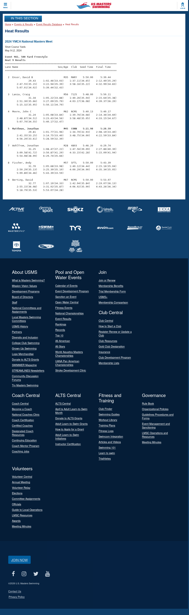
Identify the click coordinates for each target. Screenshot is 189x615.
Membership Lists (109, 363)
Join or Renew (107, 280)
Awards (16, 521)
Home (8, 24)
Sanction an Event (65, 296)
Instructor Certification (68, 444)
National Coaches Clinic (25, 414)
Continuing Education (24, 440)
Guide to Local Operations (27, 510)
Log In (182, 8)
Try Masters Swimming (25, 385)
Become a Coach (22, 409)
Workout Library (108, 420)
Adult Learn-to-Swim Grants (71, 424)
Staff (14, 302)
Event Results (63, 319)
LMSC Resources (22, 515)
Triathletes (105, 458)
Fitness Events (63, 308)
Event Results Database (49, 24)
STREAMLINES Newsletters (28, 370)
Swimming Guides (109, 414)
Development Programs (25, 291)
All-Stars (60, 346)
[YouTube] (47, 573)
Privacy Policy (17, 597)
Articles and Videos (110, 442)
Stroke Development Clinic (70, 370)
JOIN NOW (19, 559)
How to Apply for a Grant (69, 429)
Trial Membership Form (112, 291)
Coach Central (20, 403)
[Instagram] (24, 573)
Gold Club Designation (112, 346)
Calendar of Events (66, 285)
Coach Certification (23, 420)
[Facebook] (13, 573)
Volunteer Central (22, 476)
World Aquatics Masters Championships (69, 353)
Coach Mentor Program (25, 446)
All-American (62, 341)
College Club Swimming (25, 343)
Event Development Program (72, 291)
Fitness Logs (106, 431)
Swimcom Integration (111, 436)
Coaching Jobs (20, 451)
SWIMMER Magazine (24, 365)
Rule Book (148, 403)
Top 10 (59, 335)
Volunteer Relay (21, 487)
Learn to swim (107, 453)
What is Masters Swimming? (28, 280)
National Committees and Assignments (26, 309)
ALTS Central (63, 403)
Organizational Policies (155, 409)
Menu (5, 7)
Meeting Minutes (151, 442)
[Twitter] (36, 573)
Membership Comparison (113, 302)
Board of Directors (22, 297)
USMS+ (103, 297)
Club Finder (105, 409)
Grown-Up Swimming (24, 348)
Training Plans (107, 425)
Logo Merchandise (23, 354)
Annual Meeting (21, 482)
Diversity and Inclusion (25, 337)
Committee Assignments (26, 498)
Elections (17, 493)
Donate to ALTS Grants (25, 359)
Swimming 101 (107, 447)
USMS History (20, 326)
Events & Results (23, 24)
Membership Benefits (111, 286)
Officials (16, 504)
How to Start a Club (110, 326)
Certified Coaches (22, 425)
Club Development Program (115, 357)
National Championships (69, 313)
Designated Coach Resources (22, 433)
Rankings (60, 324)
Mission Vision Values (24, 286)
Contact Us (14, 591)
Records (60, 330)
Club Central (106, 320)
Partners (17, 332)
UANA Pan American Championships (67, 363)
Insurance (104, 352)
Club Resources (108, 341)
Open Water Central (66, 302)
